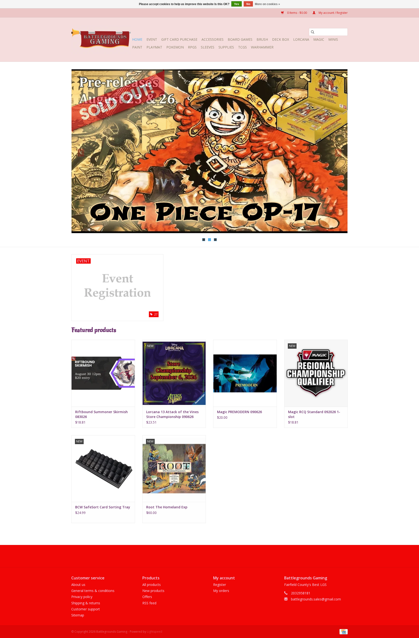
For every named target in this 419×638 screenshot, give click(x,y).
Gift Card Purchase (179, 39)
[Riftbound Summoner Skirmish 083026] (103, 373)
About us (78, 584)
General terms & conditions (92, 590)
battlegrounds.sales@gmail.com (316, 599)
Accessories (212, 39)
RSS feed (149, 603)
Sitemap (77, 615)
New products (153, 590)
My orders (221, 590)
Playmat (154, 47)
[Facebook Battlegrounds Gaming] (201, 556)
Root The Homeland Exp (166, 507)
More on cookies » (267, 4)
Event (151, 39)
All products (151, 584)
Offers (147, 596)
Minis (333, 39)
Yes (236, 4)
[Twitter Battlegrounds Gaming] (209, 556)
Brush (262, 39)
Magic (318, 39)
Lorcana (301, 39)
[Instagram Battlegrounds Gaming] (218, 556)
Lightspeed (154, 632)
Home (137, 39)
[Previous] (81, 153)
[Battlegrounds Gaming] (101, 39)
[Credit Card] (343, 631)
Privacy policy (81, 596)
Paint (137, 47)
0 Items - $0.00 (297, 13)
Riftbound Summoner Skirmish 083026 (101, 414)
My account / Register (333, 13)
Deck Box (280, 39)
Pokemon (175, 47)
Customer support (85, 609)
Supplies (226, 47)
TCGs (242, 47)
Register (219, 584)
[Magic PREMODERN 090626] (245, 373)
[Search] (312, 32)
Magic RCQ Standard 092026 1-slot (314, 414)
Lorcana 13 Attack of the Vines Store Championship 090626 (172, 414)
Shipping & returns (85, 603)
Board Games (240, 39)
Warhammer (262, 47)
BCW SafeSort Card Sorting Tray (102, 507)
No (248, 4)
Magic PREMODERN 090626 (239, 412)
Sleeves (207, 47)
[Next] (338, 153)
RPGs (192, 47)
